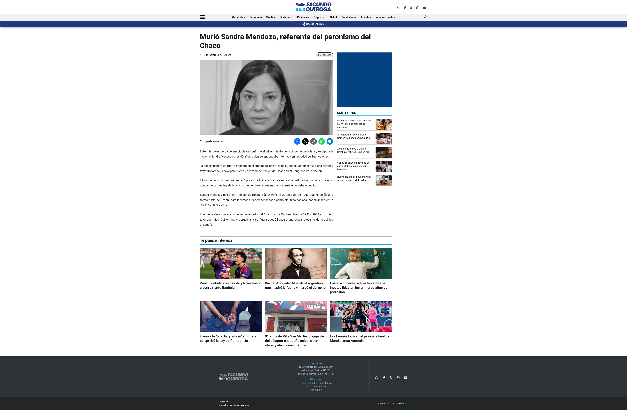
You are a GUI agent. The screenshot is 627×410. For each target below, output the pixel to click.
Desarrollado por (393, 403)
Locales (366, 17)
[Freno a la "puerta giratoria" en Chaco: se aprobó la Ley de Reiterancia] (231, 316)
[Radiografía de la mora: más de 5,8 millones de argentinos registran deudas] (384, 124)
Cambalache (349, 17)
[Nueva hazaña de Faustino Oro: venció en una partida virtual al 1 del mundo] (384, 180)
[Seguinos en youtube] (424, 8)
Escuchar (326, 55)
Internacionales (385, 17)
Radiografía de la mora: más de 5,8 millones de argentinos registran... (354, 124)
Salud (333, 17)
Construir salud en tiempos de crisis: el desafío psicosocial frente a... (353, 166)
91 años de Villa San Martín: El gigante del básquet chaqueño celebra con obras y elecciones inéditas (294, 340)
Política (271, 17)
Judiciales (286, 17)
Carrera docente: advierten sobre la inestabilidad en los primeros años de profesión (358, 287)
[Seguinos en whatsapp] (398, 8)
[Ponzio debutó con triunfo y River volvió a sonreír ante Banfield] (231, 263)
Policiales (303, 17)
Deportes (320, 17)
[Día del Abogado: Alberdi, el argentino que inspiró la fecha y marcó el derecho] (296, 263)
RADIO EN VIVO (315, 23)
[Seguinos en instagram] (418, 8)
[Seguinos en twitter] (411, 8)
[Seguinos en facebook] (405, 8)
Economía (256, 17)
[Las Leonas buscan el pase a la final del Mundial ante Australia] (361, 316)
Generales (238, 17)
